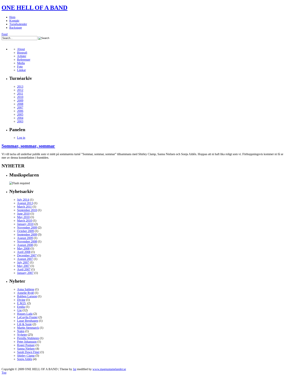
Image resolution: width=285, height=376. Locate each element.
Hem (12, 17)
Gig (19, 310)
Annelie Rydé (25, 292)
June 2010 (23, 213)
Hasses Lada (25, 313)
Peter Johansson (27, 341)
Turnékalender (18, 24)
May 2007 (23, 266)
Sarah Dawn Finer (28, 352)
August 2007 (25, 259)
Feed (5, 34)
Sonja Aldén (24, 359)
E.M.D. (21, 303)
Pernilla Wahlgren (28, 338)
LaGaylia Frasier (27, 317)
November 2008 (27, 241)
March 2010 (24, 220)
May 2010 (23, 217)
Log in (21, 137)
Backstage (15, 27)
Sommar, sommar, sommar (28, 145)
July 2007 (23, 262)
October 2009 (25, 231)
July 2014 (23, 199)
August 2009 (25, 238)
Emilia (21, 306)
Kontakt (14, 20)
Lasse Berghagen (27, 320)
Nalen (20, 331)
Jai (74, 369)
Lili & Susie (24, 324)
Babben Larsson (27, 296)
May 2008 (23, 248)
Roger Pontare (26, 345)
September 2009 (27, 234)
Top (4, 372)
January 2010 (25, 224)
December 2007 (27, 255)
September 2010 (27, 210)
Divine (21, 299)
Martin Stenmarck (28, 327)
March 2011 (24, 206)
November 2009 (27, 227)
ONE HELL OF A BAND (34, 7)
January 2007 (25, 272)
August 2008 (25, 245)
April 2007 (23, 269)
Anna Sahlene (25, 289)
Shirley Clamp (26, 355)
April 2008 (23, 252)
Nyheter (22, 334)
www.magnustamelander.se (109, 369)
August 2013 (25, 203)
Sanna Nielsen (26, 348)
